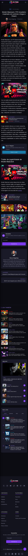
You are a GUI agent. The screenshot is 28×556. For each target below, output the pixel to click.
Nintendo (17, 501)
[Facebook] (12, 554)
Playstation (17, 496)
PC (10, 9)
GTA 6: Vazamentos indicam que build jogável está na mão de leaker (17, 428)
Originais (3, 499)
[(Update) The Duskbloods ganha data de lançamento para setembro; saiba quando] (7, 439)
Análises (3, 496)
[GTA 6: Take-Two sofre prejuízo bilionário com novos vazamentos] (7, 433)
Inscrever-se (14, 243)
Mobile (16, 506)
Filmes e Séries (4, 525)
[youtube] (10, 485)
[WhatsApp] (5, 554)
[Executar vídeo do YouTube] (14, 90)
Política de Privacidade (20, 518)
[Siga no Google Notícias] (19, 554)
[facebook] (17, 485)
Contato (17, 515)
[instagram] (7, 485)
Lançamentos (4, 504)
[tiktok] (14, 485)
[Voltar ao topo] (24, 549)
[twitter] (3, 485)
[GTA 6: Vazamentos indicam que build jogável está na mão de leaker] (7, 426)
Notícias (3, 501)
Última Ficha (9, 549)
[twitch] (20, 485)
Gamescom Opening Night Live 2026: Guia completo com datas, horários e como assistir (17, 448)
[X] (9, 554)
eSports (3, 518)
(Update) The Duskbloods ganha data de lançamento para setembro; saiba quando (17, 441)
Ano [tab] (23, 413)
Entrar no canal (14, 152)
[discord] (24, 485)
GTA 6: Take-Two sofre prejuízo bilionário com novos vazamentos (17, 434)
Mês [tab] (17, 413)
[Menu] (2, 2)
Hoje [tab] (5, 413)
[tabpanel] (14, 433)
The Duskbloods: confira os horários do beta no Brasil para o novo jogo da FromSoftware (17, 420)
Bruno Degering (12, 19)
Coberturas (3, 520)
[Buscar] (25, 2)
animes (20, 190)
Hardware (3, 515)
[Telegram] (15, 554)
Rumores (3, 523)
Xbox (16, 499)
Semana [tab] (11, 413)
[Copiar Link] (22, 554)
